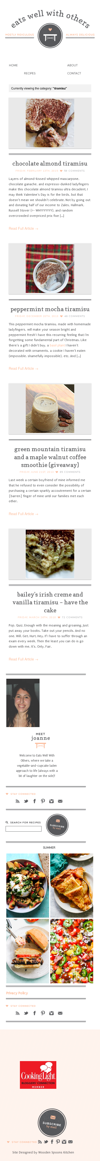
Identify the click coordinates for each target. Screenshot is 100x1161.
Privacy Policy (17, 993)
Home (13, 65)
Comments (74, 171)
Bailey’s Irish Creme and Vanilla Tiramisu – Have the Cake (50, 602)
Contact (74, 73)
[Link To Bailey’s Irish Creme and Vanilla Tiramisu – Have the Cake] (50, 554)
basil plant (57, 345)
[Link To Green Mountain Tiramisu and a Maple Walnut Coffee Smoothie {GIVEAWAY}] (50, 408)
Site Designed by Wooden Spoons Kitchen (43, 1152)
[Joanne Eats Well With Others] (50, 26)
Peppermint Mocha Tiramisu (50, 309)
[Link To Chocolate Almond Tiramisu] (50, 123)
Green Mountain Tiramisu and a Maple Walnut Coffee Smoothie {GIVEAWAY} (50, 457)
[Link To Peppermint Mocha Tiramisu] (50, 268)
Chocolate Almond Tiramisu (50, 163)
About (72, 65)
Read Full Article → (23, 228)
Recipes (29, 73)
